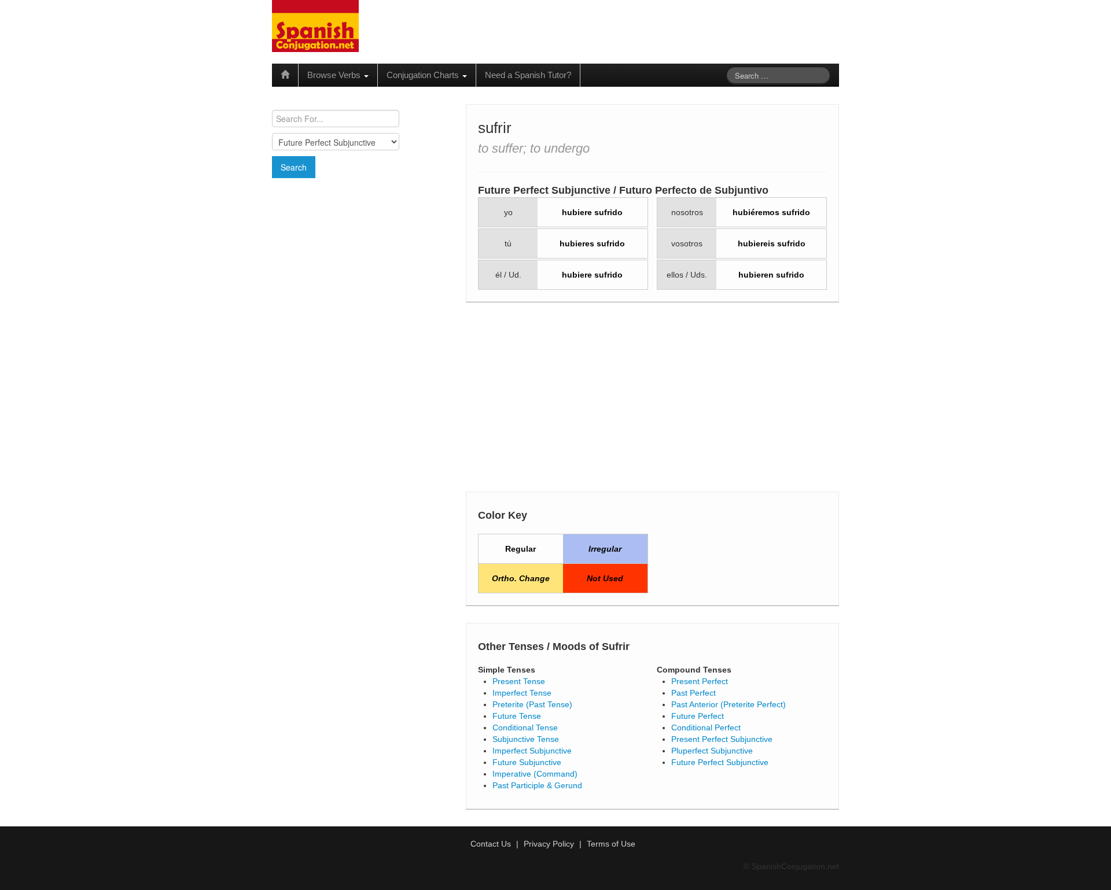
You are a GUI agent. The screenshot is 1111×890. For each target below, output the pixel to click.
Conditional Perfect (706, 727)
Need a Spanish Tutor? (528, 75)
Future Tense (516, 716)
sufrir (495, 127)
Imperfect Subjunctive (532, 750)
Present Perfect (699, 681)
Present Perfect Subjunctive (721, 739)
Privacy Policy (549, 843)
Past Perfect (693, 692)
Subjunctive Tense (525, 739)
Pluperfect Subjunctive (712, 750)
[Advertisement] (361, 262)
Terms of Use (611, 843)
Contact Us (490, 843)
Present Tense (518, 681)
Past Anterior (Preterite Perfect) (728, 704)
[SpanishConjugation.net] (315, 25)
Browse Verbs (335, 75)
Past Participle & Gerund (537, 785)
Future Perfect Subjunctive (719, 762)
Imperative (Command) (534, 773)
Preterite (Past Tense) (532, 704)
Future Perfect (697, 716)
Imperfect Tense (521, 692)
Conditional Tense (525, 727)
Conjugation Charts (424, 75)
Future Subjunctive (526, 762)
